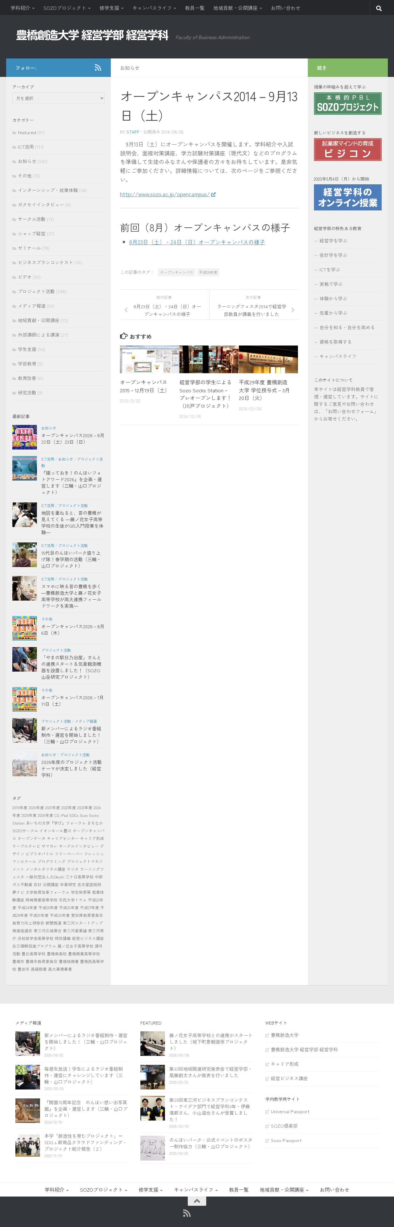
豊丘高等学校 (34, 954)
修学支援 (109, 7)
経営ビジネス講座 (88, 938)
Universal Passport (290, 1111)
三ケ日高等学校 (80, 877)
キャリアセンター (63, 838)
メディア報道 (32, 305)
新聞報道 (54, 923)
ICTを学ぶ (330, 269)
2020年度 (36, 807)
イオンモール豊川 (55, 830)
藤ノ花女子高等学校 (76, 946)
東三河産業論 (75, 930)
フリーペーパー (69, 854)
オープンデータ (32, 838)
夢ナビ (18, 892)
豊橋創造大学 (285, 1035)
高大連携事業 (60, 969)
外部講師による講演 (38, 334)
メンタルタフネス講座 (46, 869)
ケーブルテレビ (26, 846)
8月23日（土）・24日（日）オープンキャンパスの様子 (197, 242)
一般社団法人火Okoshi (45, 877)
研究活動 (27, 392)
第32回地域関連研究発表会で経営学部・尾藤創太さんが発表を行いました (210, 1071)
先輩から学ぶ (333, 313)
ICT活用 (26, 146)
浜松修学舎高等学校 (36, 938)
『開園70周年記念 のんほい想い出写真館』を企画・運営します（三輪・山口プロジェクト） (85, 1108)
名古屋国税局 (89, 884)
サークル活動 (32, 219)
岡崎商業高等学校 (42, 900)
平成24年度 (27, 907)
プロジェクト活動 (36, 291)
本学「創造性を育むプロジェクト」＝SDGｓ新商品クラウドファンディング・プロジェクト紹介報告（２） (85, 1142)
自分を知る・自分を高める (347, 327)
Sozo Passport (286, 1140)
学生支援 (27, 349)
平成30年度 (60, 915)
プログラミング (52, 861)
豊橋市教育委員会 (42, 961)
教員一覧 (195, 7)
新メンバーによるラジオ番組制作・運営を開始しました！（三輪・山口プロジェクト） (71, 735)
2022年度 (68, 807)
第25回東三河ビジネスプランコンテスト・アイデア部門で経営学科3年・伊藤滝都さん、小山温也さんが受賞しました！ (209, 1109)
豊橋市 (18, 961)
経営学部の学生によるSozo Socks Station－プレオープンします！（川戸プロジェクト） (205, 394)
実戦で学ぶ (331, 284)
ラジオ (73, 869)
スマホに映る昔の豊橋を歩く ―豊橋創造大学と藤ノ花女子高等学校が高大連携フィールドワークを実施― (71, 596)
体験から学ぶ (333, 298)
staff (133, 132)
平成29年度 (39, 915)
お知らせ (130, 67)
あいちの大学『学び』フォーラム (56, 823)
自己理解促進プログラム (34, 946)
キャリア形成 (92, 838)
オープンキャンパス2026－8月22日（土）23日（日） (72, 438)
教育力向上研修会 (28, 923)
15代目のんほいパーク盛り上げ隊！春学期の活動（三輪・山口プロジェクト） (71, 559)
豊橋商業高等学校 (84, 954)
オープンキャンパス (176, 272)
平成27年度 (89, 907)
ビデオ (25, 277)
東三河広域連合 (48, 930)
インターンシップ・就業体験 (48, 190)
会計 (38, 884)
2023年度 (84, 807)
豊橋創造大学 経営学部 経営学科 (304, 1049)
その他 (25, 175)
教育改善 (27, 378)
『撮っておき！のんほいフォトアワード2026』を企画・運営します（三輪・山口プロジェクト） (71, 482)
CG (56, 815)
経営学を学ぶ (333, 240)
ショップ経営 (32, 233)
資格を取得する (336, 341)
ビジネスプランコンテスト (45, 262)
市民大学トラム (73, 900)
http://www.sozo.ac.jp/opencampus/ (165, 194)
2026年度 (45, 815)
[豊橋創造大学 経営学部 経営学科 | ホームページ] (92, 35)
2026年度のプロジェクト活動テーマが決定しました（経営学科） (71, 768)
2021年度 (52, 807)
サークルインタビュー (79, 846)
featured (27, 132)
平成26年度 (208, 272)
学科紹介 (20, 7)
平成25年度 (48, 907)
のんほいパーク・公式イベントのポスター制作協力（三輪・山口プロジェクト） (210, 1143)
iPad (64, 815)
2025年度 (29, 815)
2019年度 (19, 807)
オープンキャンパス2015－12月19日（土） (145, 386)
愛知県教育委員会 (87, 915)
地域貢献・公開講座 (235, 7)
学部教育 (27, 363)
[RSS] (98, 67)
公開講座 (51, 884)
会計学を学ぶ (333, 255)
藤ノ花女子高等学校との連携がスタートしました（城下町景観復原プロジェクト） (210, 1041)
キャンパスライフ (152, 7)
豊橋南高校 (57, 954)
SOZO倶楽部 (284, 1125)
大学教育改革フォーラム (48, 892)
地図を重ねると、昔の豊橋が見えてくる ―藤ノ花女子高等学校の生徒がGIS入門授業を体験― (72, 522)
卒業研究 (68, 884)
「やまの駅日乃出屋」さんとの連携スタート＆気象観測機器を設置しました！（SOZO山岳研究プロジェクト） (71, 667)
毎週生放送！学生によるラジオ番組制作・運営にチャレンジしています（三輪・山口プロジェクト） (83, 1075)
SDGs (73, 815)
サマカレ (50, 846)
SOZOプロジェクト (64, 7)
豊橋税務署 (69, 961)
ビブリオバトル (40, 854)
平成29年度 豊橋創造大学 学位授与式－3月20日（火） (264, 390)
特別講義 (63, 938)
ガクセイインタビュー (41, 204)
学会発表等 (81, 892)
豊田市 (24, 969)
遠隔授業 (39, 969)
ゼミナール (29, 248)
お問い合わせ (285, 7)
